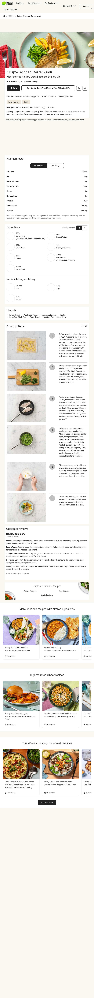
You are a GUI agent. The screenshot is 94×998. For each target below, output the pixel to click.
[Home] (4, 16)
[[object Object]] (78, 88)
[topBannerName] (47, 26)
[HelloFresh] (7, 3)
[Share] (85, 88)
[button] (70, 6)
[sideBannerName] (47, 138)
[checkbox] (7, 81)
